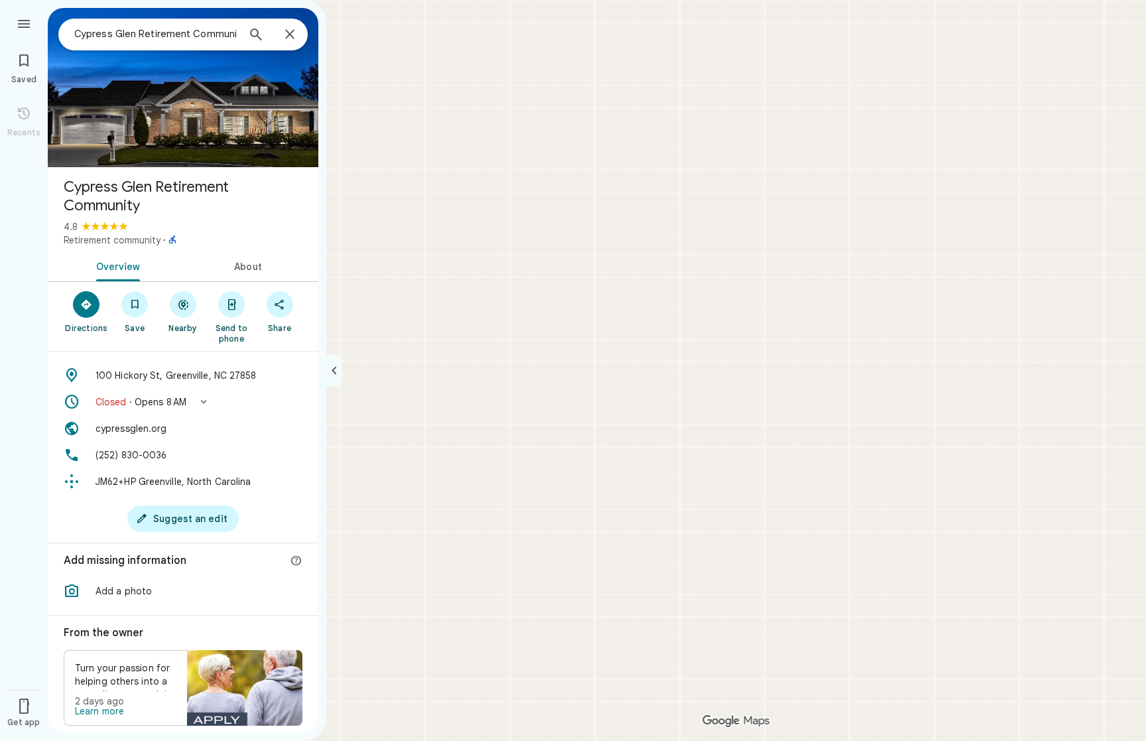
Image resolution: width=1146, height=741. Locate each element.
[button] (183, 402)
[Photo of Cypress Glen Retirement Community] (183, 87)
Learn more (99, 711)
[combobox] (155, 34)
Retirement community (112, 240)
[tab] (115, 265)
